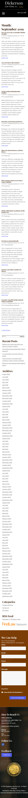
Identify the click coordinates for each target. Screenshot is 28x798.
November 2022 (7, 495)
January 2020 (6, 586)
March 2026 (6, 388)
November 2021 (7, 527)
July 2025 (5, 409)
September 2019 (7, 596)
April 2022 (5, 513)
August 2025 (6, 406)
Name (3, 645)
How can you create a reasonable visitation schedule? (13, 33)
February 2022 (6, 519)
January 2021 (6, 553)
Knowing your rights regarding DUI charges (11, 270)
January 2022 (6, 521)
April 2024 (5, 449)
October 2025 (6, 401)
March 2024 (6, 452)
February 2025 (6, 422)
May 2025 (5, 414)
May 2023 (5, 479)
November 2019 (7, 591)
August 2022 (6, 503)
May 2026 (5, 382)
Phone (3, 661)
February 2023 (6, 487)
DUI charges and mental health (9, 241)
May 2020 (5, 575)
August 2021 (6, 535)
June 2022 (5, 508)
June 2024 (5, 444)
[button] (3, 13)
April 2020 (5, 577)
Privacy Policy (20, 790)
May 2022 (5, 511)
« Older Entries (5, 330)
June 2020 (5, 572)
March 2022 (5, 516)
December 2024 (7, 428)
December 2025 (7, 396)
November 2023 (7, 462)
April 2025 (5, 417)
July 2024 (5, 441)
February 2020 (6, 583)
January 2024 (6, 457)
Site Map (12, 790)
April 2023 (5, 481)
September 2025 (7, 404)
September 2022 (7, 500)
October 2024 (6, 433)
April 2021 (5, 545)
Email (3, 653)
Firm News (5, 610)
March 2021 (5, 548)
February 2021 (6, 551)
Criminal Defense (8, 66)
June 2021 (5, 540)
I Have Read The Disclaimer (13, 692)
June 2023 (5, 476)
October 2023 (6, 465)
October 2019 (6, 594)
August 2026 (6, 374)
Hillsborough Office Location (10, 726)
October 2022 (6, 497)
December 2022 (7, 492)
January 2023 (6, 489)
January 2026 (6, 393)
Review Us (7, 755)
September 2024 (7, 436)
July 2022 (5, 505)
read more (4, 58)
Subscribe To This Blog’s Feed (11, 619)
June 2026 (5, 380)
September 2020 (7, 564)
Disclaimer (4, 689)
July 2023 (5, 473)
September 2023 (7, 468)
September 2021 (7, 532)
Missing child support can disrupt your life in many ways (13, 211)
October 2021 (6, 529)
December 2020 (7, 556)
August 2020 (6, 567)
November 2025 (7, 398)
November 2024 (7, 430)
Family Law (7, 38)
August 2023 (6, 470)
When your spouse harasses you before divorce (12, 151)
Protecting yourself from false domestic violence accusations (12, 300)
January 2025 (6, 425)
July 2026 (5, 377)
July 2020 (5, 569)
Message (4, 669)
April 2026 (5, 385)
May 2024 (5, 446)
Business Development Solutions (11, 792)
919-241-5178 (21, 12)
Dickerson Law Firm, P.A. (14, 35)
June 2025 (5, 412)
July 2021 (5, 537)
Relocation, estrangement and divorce (11, 121)
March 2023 (6, 484)
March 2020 (6, 580)
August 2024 (6, 438)
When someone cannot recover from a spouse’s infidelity (12, 181)
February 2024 (6, 454)
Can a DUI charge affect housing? (10, 62)
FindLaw (25, 792)
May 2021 (5, 543)
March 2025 (5, 420)
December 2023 (7, 460)
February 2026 (6, 390)
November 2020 (7, 559)
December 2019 (7, 588)
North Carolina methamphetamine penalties (10, 92)
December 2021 (7, 524)
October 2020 (6, 561)
